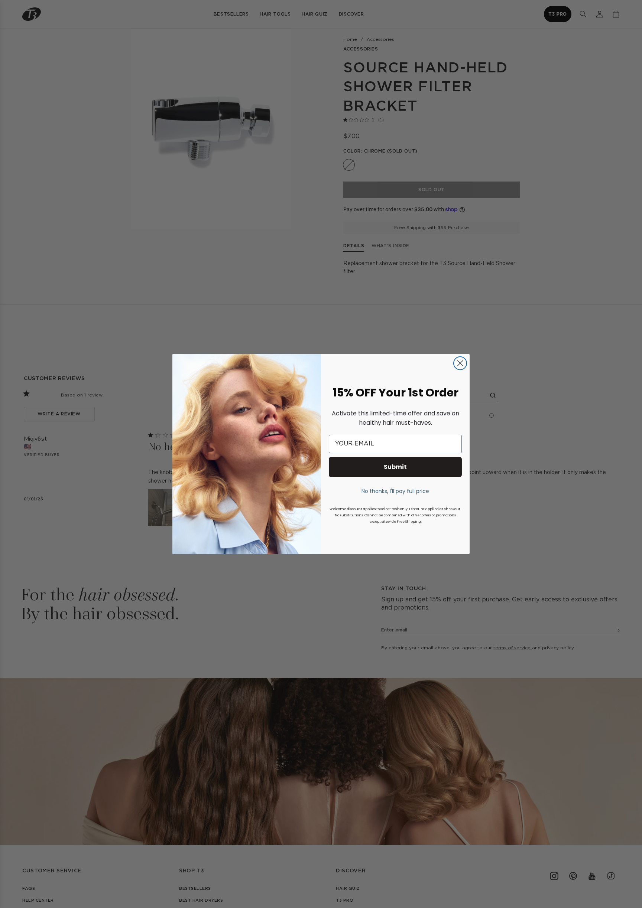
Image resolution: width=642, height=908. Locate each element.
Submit (395, 467)
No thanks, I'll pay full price (395, 491)
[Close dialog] (460, 363)
